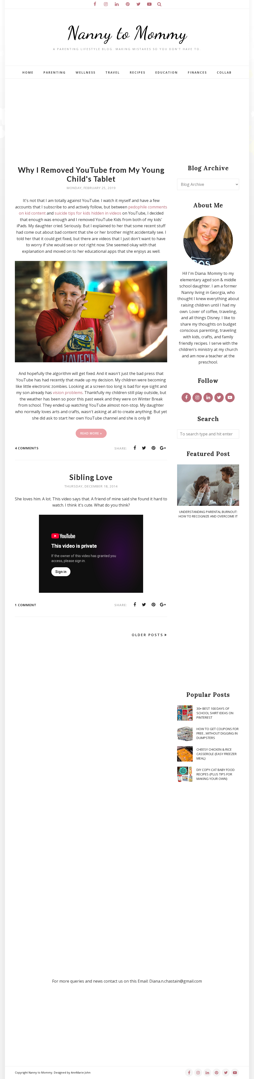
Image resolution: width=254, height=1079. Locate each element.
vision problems (68, 392)
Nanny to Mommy (127, 33)
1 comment (25, 605)
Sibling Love (91, 477)
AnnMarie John (81, 1072)
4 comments (27, 448)
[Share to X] (144, 448)
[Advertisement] (127, 115)
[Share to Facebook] (135, 448)
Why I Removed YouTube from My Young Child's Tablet (91, 174)
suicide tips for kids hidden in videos (88, 213)
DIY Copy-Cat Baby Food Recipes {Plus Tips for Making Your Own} (215, 774)
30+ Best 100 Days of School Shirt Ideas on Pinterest (214, 713)
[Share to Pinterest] (154, 448)
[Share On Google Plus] (163, 448)
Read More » (91, 433)
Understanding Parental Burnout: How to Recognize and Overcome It (208, 514)
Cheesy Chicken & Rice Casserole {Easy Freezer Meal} (216, 754)
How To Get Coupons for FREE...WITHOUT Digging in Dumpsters (217, 733)
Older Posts (147, 634)
